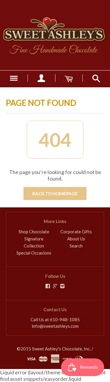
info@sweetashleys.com (55, 326)
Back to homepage (55, 193)
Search (76, 245)
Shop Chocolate (33, 231)
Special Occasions (33, 252)
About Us (76, 238)
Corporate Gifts (76, 231)
